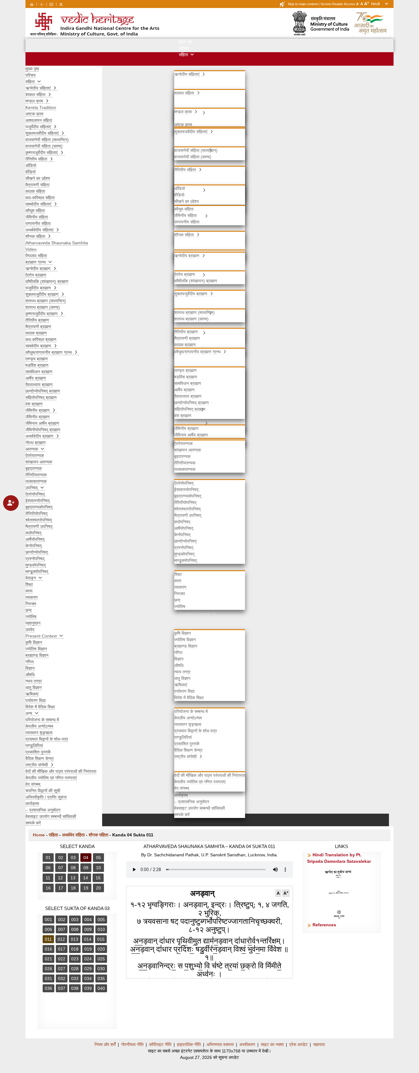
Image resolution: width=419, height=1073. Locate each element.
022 (61, 958)
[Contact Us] (51, 4)
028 (75, 968)
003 (75, 919)
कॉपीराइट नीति (160, 1044)
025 (101, 958)
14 (85, 877)
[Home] (31, 4)
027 (61, 968)
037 (61, 988)
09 (85, 867)
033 (75, 978)
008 (75, 929)
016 (48, 949)
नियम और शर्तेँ (105, 1044)
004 (88, 919)
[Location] (41, 4)
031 (48, 978)
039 (88, 988)
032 (61, 978)
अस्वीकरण (247, 1044)
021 (48, 958)
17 (60, 887)
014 (87, 939)
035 (101, 978)
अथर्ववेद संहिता (73, 834)
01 (48, 857)
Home (39, 834)
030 (101, 968)
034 (88, 978)
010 (101, 929)
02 (60, 857)
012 (61, 939)
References (324, 924)
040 (101, 988)
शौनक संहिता (98, 834)
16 (48, 887)
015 (101, 939)
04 (85, 857)
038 (75, 988)
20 (98, 887)
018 (75, 949)
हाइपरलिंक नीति (189, 1044)
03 (73, 857)
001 (48, 919)
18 (73, 887)
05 (98, 857)
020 (101, 949)
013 (74, 939)
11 (48, 877)
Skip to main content (303, 4)
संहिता (53, 834)
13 (73, 877)
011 (48, 939)
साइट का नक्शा (272, 1044)
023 (75, 958)
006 (48, 929)
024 (88, 958)
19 (85, 887)
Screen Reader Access (338, 4)
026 (48, 968)
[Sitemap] (61, 4)
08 (73, 867)
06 (48, 867)
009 (88, 929)
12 (60, 877)
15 (98, 877)
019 (88, 949)
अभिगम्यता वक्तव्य (220, 1044)
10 (98, 867)
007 (61, 929)
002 (61, 919)
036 (48, 988)
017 (61, 949)
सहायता (319, 1044)
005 (101, 919)
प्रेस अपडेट (298, 1044)
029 (88, 968)
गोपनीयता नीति (132, 1044)
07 (60, 867)
